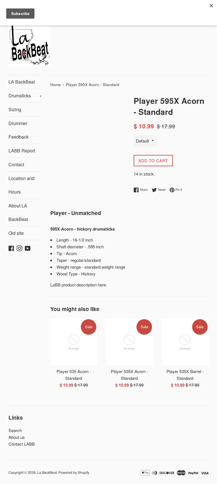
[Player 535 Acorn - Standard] (73, 341)
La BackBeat (47, 472)
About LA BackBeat (18, 212)
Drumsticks (25, 95)
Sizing (14, 109)
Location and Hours (21, 185)
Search (15, 430)
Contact (16, 164)
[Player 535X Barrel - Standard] (185, 341)
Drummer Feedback (18, 130)
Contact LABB (21, 444)
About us (16, 437)
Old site (16, 233)
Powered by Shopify (73, 472)
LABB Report (21, 150)
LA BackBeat (21, 81)
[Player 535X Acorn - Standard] (129, 341)
